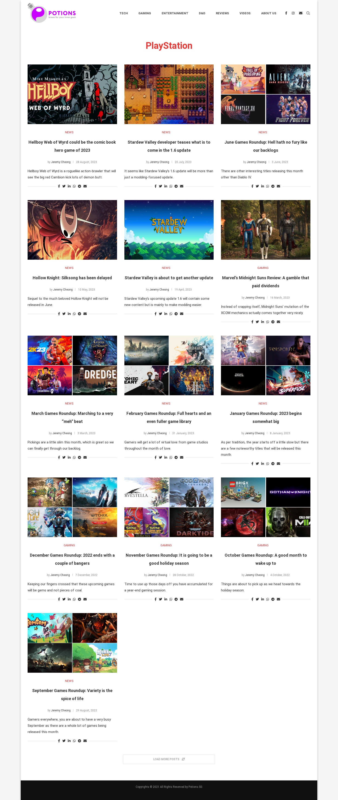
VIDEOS (245, 13)
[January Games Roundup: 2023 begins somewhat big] (265, 365)
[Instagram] (293, 13)
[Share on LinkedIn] (69, 186)
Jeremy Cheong (61, 162)
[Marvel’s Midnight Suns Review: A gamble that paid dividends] (265, 230)
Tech (123, 13)
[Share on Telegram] (79, 186)
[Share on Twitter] (64, 186)
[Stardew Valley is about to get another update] (169, 230)
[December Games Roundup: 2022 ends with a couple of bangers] (72, 507)
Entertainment (175, 13)
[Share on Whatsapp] (74, 186)
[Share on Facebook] (59, 186)
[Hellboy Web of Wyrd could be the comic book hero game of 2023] (72, 94)
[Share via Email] (85, 186)
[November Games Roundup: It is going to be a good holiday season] (169, 507)
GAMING (263, 268)
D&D (202, 13)
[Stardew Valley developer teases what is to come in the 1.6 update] (169, 94)
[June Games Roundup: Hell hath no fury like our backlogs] (265, 94)
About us (268, 13)
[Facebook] (286, 13)
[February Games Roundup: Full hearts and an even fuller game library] (169, 365)
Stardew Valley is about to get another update (169, 277)
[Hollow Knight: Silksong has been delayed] (72, 230)
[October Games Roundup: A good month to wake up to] (265, 507)
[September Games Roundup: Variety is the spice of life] (72, 643)
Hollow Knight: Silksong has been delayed (72, 277)
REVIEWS (222, 13)
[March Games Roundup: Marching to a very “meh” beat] (72, 365)
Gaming (144, 13)
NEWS (69, 132)
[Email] (300, 13)
